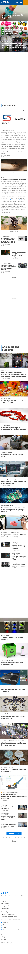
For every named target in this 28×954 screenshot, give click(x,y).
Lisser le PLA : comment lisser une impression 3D (13, 770)
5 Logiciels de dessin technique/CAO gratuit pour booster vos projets (14, 796)
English (3, 934)
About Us (3, 901)
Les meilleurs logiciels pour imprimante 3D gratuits (8, 825)
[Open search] (17, 2)
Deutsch (3, 938)
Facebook (5, 922)
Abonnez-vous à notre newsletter (11, 930)
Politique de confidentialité (8, 914)
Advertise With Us (5, 903)
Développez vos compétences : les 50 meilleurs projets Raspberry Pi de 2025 (13, 510)
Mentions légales (5, 912)
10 (15, 840)
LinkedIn (5, 927)
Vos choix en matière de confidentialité (11, 919)
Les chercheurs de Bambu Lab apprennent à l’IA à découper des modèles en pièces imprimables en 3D (8, 240)
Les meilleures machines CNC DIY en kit (8, 807)
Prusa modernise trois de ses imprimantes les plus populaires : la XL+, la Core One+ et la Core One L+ (13, 374)
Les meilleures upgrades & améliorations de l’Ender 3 (19, 565)
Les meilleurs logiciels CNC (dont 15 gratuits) (13, 690)
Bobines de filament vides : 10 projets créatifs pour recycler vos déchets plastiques (19, 255)
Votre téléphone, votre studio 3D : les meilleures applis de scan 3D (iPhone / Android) (8, 817)
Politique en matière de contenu (9, 916)
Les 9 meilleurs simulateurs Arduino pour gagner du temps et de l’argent (19, 557)
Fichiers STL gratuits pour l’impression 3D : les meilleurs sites (13, 429)
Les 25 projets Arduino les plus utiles (12, 455)
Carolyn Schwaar (6, 155)
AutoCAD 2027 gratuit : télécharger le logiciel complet (13, 482)
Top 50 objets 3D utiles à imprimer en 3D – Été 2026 (13, 402)
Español (3, 936)
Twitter (5, 925)
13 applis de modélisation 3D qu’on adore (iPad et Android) (13, 536)
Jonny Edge (5, 810)
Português (3, 939)
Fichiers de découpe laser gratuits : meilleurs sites (13, 717)
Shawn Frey (5, 800)
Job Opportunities (6, 906)
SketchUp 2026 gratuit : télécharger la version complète (13, 744)
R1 (3, 135)
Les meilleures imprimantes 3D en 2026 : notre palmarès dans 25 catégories (19, 546)
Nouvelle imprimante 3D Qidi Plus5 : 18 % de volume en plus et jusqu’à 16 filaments (8, 267)
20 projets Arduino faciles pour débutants (12, 638)
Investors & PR (5, 908)
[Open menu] (21, 2)
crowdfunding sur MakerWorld (15, 199)
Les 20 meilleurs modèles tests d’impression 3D (12, 663)
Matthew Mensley (6, 212)
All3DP (15, 567)
